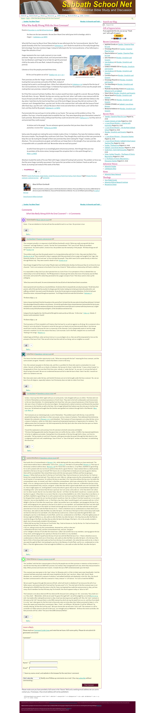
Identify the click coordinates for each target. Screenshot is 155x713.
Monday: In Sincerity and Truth (91, 21)
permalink (46, 178)
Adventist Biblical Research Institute (116, 182)
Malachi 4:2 (41, 332)
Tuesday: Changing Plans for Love (115, 116)
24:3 (59, 75)
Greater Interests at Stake (113, 121)
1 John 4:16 (62, 464)
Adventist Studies (110, 166)
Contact (86, 15)
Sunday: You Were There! (31, 21)
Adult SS (23, 15)
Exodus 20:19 (63, 260)
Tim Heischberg (31, 239)
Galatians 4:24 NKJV (40, 37)
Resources (51, 15)
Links (82, 15)
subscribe (82, 678)
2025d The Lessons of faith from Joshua (61, 176)
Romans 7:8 (87, 464)
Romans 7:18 (51, 466)
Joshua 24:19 (84, 118)
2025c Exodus (44, 176)
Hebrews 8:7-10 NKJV (52, 108)
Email (25, 668)
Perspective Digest (111, 184)
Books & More (72, 15)
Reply (28, 234)
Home (23, 18)
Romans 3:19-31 (46, 419)
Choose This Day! (91, 176)
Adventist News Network (113, 174)
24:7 (62, 75)
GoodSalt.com (68, 708)
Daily (28, 18)
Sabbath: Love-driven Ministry (114, 147)
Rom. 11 (30, 410)
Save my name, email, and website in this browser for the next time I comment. (52, 673)
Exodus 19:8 (53, 75)
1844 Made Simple (111, 180)
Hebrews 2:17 (88, 293)
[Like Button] (36, 171)
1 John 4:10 (86, 313)
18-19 (32, 256)
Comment (27, 638)
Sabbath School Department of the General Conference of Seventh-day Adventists (63, 702)
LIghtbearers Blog (110, 169)
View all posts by (32, 196)
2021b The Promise (33, 176)
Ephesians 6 (59, 45)
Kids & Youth (33, 15)
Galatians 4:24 (77, 84)
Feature (79, 176)
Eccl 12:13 (93, 596)
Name (25, 663)
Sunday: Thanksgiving (112, 145)
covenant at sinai (33, 178)
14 (97, 596)
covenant (25, 178)
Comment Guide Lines (42, 630)
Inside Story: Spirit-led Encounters (116, 150)
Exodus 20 (27, 256)
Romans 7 (50, 462)
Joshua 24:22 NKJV (50, 128)
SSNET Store (61, 15)
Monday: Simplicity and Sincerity (124, 93)
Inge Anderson (109, 62)
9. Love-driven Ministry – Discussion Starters (119, 136)
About (43, 15)
